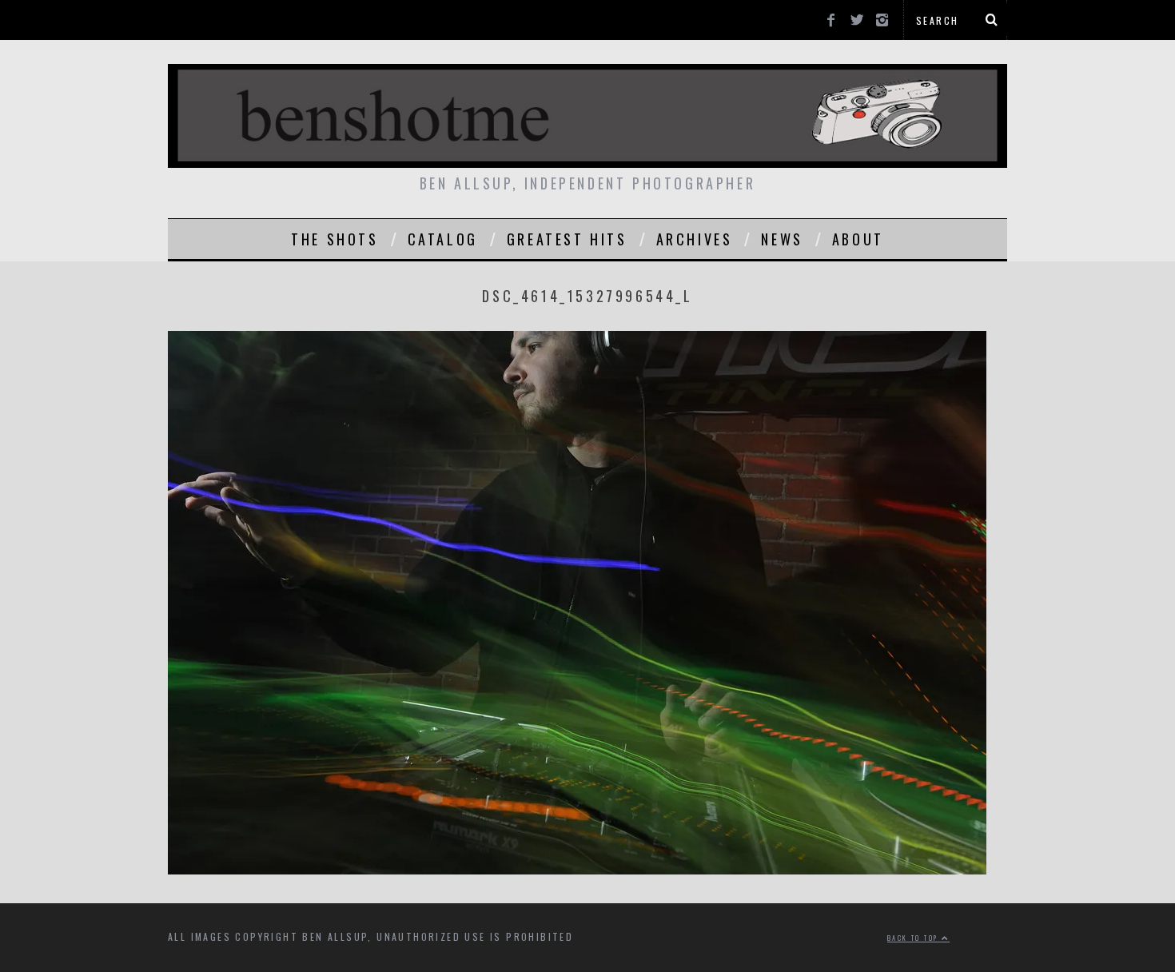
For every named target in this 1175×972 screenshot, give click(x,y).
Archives (694, 239)
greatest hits (567, 239)
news (782, 239)
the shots (334, 239)
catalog (443, 239)
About (858, 239)
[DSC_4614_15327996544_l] (577, 869)
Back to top (914, 937)
